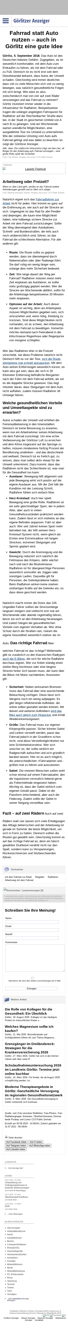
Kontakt (39, 1311)
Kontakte (11, 1261)
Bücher (10, 1241)
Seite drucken (15, 1137)
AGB (46, 1311)
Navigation (11, 16)
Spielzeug (12, 1281)
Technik (10, 1284)
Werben (23, 1311)
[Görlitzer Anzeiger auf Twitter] (64, 1315)
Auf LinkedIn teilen (15, 1149)
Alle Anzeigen (13, 1228)
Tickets (10, 1287)
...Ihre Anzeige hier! (15, 1168)
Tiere (9, 1291)
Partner (31, 1311)
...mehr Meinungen (15, 1214)
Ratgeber (39, 877)
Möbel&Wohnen (14, 1264)
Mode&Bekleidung (16, 1271)
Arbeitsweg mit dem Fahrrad (19, 880)
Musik (10, 1268)
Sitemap (40, 1313)
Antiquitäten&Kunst (16, 1231)
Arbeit (10, 1234)
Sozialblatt (39, 1320)
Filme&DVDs (13, 1248)
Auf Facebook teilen (16, 1142)
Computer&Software (16, 1244)
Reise (10, 1278)
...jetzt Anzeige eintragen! (18, 1298)
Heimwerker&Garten (17, 1254)
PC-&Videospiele (15, 1274)
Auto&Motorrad (14, 1238)
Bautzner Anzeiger (45, 1318)
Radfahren (53, 877)
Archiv (32, 1313)
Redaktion (14, 1311)
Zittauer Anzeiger (28, 1318)
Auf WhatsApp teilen (39, 1145)
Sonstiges (12, 1294)
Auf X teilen (36, 1142)
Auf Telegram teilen (16, 1145)
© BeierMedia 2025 (53, 1313)
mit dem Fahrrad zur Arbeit (18, 877)
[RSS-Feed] (46, 1315)
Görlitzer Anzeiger (11, 1318)
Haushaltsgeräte (15, 1251)
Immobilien (12, 1258)
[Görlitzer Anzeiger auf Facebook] (55, 1315)
